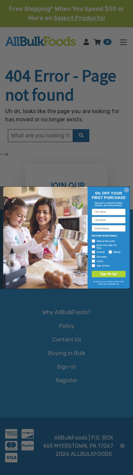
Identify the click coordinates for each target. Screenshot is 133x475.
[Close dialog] (126, 190)
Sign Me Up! (108, 274)
